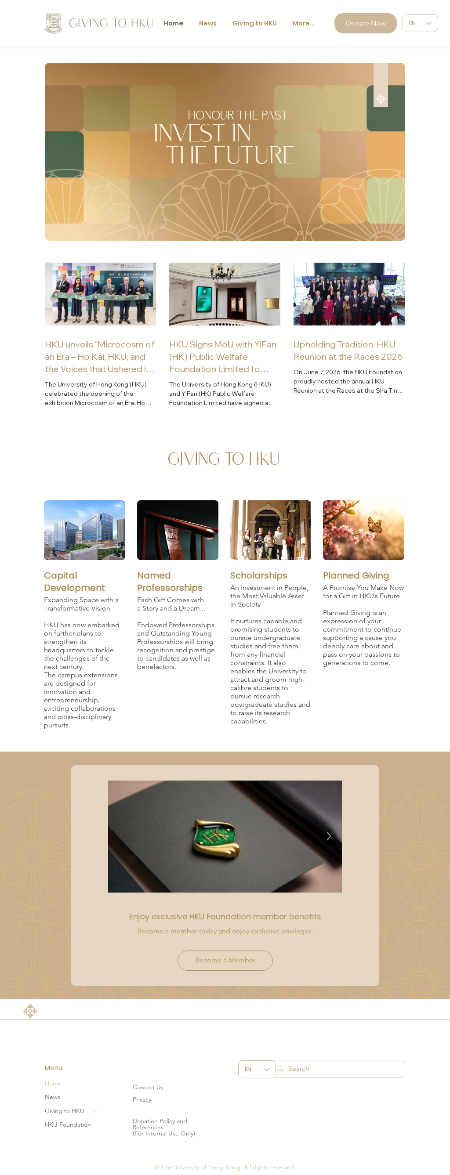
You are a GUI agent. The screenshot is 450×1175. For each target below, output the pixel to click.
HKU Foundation (68, 1124)
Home (53, 1083)
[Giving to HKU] (95, 1111)
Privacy (142, 1099)
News (52, 1097)
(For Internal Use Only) (164, 1133)
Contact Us (148, 1087)
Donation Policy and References (160, 1124)
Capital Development (74, 581)
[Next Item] (329, 836)
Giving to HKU (64, 1111)
